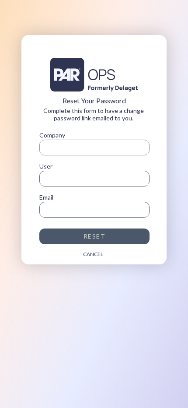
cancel (93, 254)
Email (46, 197)
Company (52, 135)
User (45, 166)
